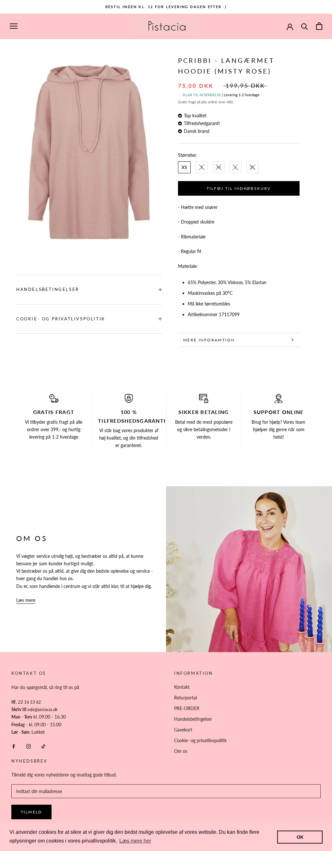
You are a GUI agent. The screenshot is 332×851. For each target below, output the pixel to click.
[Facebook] (13, 746)
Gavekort (183, 729)
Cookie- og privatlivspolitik (60, 318)
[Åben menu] (14, 26)
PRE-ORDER (186, 708)
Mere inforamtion (209, 340)
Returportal (185, 697)
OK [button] (300, 837)
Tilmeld (31, 812)
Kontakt (182, 687)
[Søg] (304, 26)
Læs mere (25, 600)
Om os (180, 751)
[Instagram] (28, 746)
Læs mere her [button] (135, 841)
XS (184, 167)
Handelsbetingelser (47, 289)
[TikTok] (43, 746)
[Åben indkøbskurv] (319, 26)
